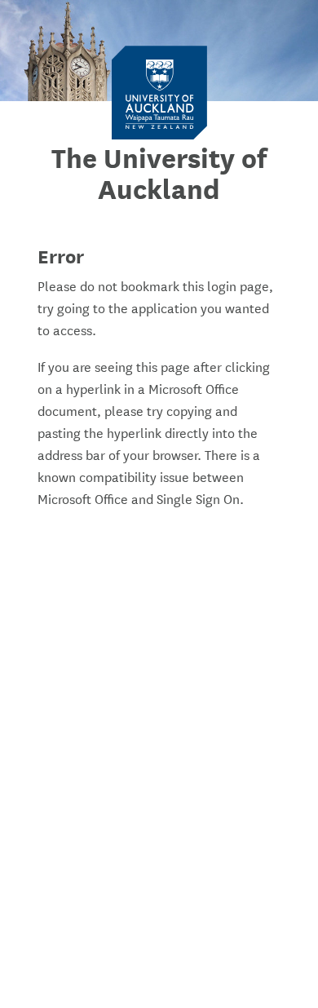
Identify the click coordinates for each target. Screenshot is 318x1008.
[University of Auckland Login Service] (159, 91)
